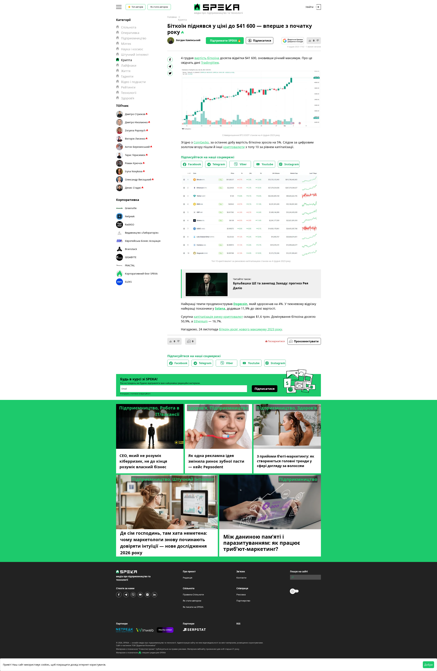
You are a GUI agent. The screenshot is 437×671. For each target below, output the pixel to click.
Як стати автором (159, 6)
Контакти (241, 577)
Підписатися (262, 40)
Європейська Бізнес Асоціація (142, 240)
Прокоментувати (306, 341)
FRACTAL (130, 265)
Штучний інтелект (135, 54)
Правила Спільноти (193, 594)
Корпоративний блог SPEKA (141, 273)
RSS (238, 623)
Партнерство (243, 600)
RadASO (129, 224)
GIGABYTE (130, 257)
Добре (428, 665)
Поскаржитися (276, 341)
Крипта (182, 19)
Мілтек (126, 44)
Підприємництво (133, 38)
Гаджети (127, 76)
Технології (128, 93)
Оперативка (130, 33)
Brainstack (131, 249)
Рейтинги (128, 87)
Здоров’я (127, 98)
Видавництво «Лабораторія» (142, 232)
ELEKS (128, 281)
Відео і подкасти (133, 82)
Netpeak (130, 216)
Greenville (131, 208)
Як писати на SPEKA (193, 606)
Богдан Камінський (188, 40)
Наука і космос (132, 49)
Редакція (187, 577)
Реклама (241, 594)
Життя (125, 71)
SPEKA (126, 642)
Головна (172, 17)
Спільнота (128, 27)
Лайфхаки (128, 65)
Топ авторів (137, 6)
